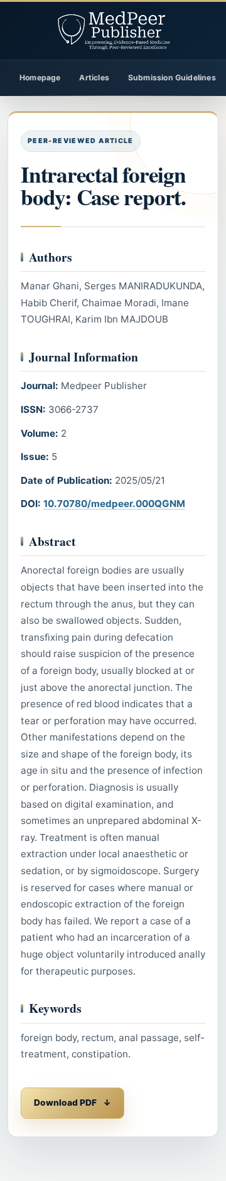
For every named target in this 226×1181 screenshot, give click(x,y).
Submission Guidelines (172, 77)
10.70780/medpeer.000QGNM (114, 504)
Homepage (39, 77)
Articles (94, 77)
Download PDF (65, 1103)
